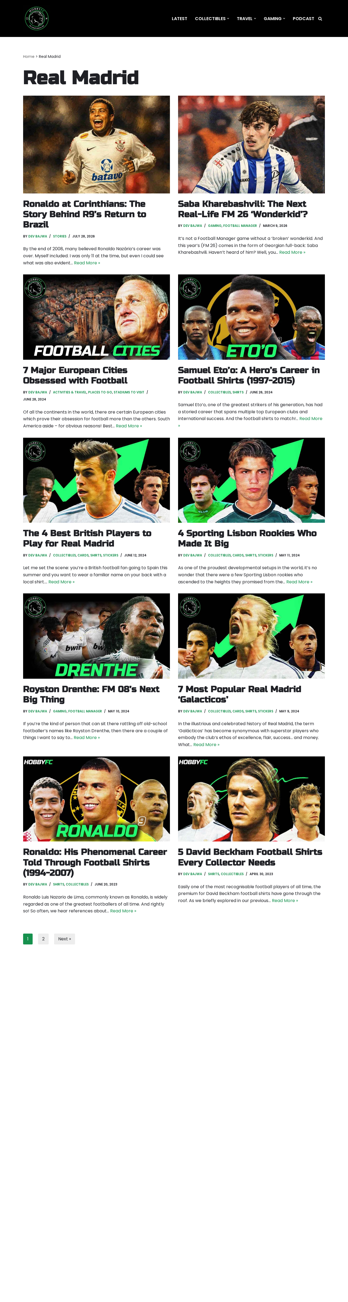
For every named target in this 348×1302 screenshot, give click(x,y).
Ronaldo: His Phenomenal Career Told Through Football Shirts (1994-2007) (95, 862)
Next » (64, 939)
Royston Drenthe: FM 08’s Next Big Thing (91, 694)
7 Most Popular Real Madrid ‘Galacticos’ (239, 694)
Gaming (215, 226)
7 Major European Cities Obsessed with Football (75, 375)
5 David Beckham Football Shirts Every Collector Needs (250, 857)
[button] (228, 18)
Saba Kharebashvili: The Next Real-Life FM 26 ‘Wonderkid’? (243, 209)
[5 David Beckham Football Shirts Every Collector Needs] (251, 799)
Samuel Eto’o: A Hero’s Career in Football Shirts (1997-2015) (249, 375)
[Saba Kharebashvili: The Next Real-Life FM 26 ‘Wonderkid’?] (251, 144)
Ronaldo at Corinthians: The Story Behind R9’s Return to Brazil (84, 214)
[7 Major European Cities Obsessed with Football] (96, 317)
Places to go (100, 392)
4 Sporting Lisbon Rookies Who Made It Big (247, 538)
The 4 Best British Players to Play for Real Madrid (87, 538)
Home (29, 56)
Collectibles (219, 392)
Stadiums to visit (129, 392)
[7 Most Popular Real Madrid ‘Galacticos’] (251, 636)
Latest (179, 18)
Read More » (87, 263)
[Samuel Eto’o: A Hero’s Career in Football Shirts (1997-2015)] (251, 317)
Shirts (238, 392)
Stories (59, 236)
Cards (83, 555)
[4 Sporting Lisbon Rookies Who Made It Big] (251, 480)
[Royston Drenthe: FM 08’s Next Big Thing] (96, 636)
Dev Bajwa (37, 236)
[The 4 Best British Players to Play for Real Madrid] (96, 480)
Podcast (303, 18)
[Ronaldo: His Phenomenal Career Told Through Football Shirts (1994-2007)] (96, 799)
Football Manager (240, 226)
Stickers (110, 555)
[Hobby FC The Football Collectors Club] (36, 18)
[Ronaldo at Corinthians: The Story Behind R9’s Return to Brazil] (96, 144)
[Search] (320, 19)
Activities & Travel (69, 392)
